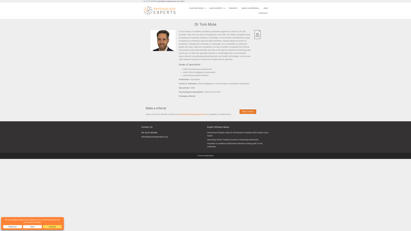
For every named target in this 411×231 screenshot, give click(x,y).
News (182, 1)
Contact (263, 13)
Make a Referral (250, 8)
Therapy (233, 8)
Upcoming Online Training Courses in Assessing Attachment (232, 140)
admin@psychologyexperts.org (168, 1)
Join (265, 8)
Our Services (196, 8)
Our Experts (216, 8)
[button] (205, 8)
